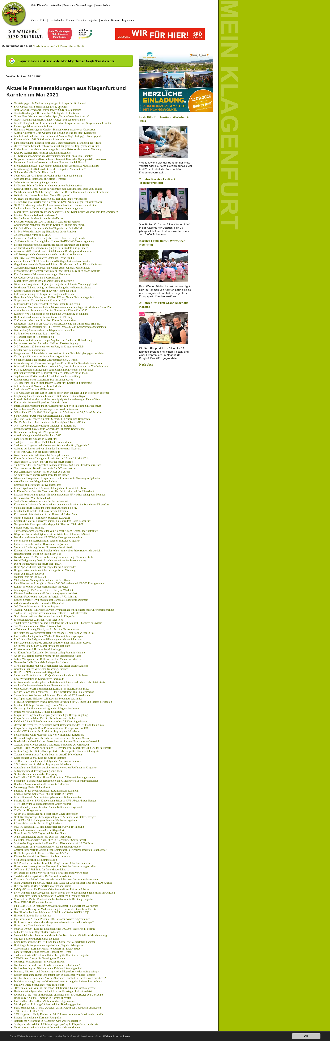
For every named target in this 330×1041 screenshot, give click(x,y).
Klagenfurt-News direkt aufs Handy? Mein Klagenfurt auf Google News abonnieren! (67, 61)
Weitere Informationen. (117, 1036)
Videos (34, 20)
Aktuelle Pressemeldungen (45, 46)
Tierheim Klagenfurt (87, 20)
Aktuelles (56, 5)
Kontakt (115, 20)
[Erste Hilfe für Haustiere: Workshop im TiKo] (163, 141)
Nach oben (146, 364)
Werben (105, 20)
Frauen (70, 20)
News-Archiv (102, 5)
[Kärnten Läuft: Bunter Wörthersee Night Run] (163, 265)
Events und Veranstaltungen (78, 5)
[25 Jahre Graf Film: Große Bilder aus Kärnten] (163, 327)
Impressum (128, 20)
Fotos (43, 20)
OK (306, 1036)
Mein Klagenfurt (40, 5)
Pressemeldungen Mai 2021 (73, 46)
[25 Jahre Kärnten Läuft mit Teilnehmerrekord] (163, 203)
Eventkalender (56, 20)
